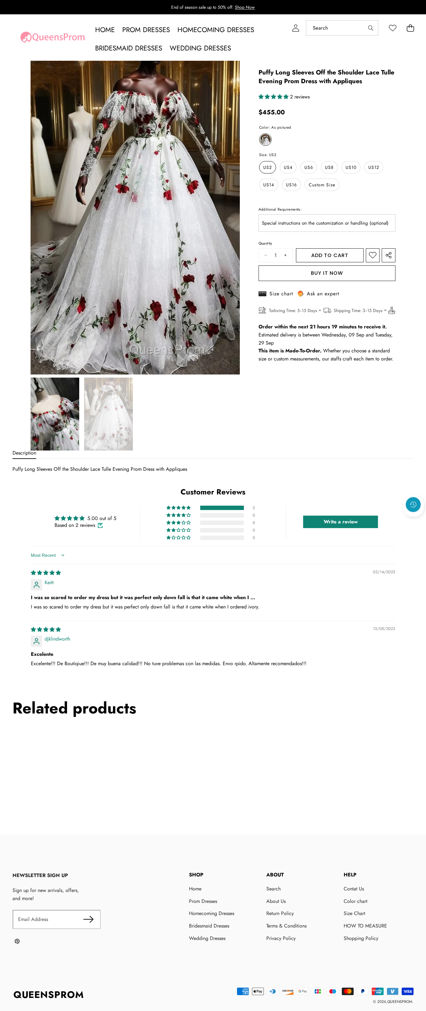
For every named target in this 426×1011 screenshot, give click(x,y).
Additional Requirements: (280, 209)
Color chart (355, 901)
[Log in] (295, 28)
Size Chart (354, 913)
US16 (291, 185)
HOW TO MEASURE (365, 925)
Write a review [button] (341, 521)
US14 (268, 185)
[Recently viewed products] (413, 504)
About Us (276, 901)
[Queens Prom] (52, 39)
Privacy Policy (281, 938)
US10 (351, 167)
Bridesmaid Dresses (209, 925)
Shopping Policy (361, 938)
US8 (329, 167)
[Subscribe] (88, 919)
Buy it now (327, 273)
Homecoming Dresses (211, 913)
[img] (46, 572)
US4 (288, 167)
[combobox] (342, 28)
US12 (373, 167)
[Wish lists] (392, 28)
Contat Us (354, 888)
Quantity (265, 243)
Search (273, 888)
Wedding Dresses (207, 938)
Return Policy (280, 913)
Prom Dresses (203, 901)
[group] (55, 414)
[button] (410, 28)
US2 (267, 167)
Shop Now (245, 7)
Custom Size (322, 185)
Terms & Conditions (286, 925)
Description (24, 452)
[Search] (371, 28)
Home (195, 888)
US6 (308, 167)
